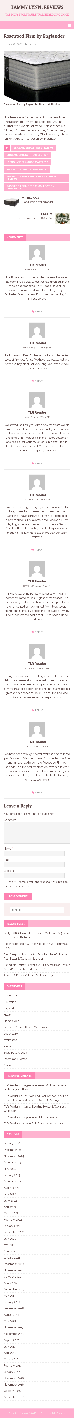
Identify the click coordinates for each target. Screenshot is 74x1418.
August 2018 (11, 1314)
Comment (10, 819)
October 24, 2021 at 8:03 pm (37, 499)
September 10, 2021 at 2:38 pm (37, 668)
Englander (10, 1008)
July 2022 (10, 1194)
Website (9, 870)
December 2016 (14, 1378)
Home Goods (12, 1020)
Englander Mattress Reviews (34, 147)
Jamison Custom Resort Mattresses (25, 1027)
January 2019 (12, 1302)
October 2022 (12, 1181)
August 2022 (11, 1187)
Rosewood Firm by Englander (27, 169)
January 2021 (12, 1257)
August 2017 (11, 1340)
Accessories (11, 995)
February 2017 (12, 1365)
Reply (39, 311)
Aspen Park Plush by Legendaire (43, 1123)
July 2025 (10, 1168)
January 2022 (12, 1225)
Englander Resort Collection (28, 155)
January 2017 (12, 1371)
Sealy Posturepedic (16, 1052)
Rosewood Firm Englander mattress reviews (31, 177)
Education (10, 1001)
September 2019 (14, 1289)
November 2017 (13, 1327)
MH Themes (58, 1413)
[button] (69, 25)
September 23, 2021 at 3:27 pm (37, 586)
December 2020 (14, 1263)
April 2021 (10, 1251)
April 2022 (10, 1206)
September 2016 (14, 1397)
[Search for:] (37, 910)
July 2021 (10, 1238)
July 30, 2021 (14, 44)
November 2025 (14, 1156)
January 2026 (12, 1143)
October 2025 (12, 1162)
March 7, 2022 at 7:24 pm (37, 269)
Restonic (9, 1046)
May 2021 (10, 1244)
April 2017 (10, 1352)
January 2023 (12, 1175)
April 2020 (10, 1283)
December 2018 (14, 1308)
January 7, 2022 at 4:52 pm (37, 417)
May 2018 (10, 1321)
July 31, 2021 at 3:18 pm (37, 746)
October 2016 (12, 1390)
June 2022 (10, 1200)
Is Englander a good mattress (27, 162)
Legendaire (11, 1033)
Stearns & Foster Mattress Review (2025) (28, 975)
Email (7, 859)
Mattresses (10, 1039)
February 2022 (13, 1219)
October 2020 (12, 1276)
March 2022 (11, 1213)
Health (8, 1014)
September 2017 (14, 1333)
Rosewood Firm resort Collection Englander (30, 187)
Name (8, 848)
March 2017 (11, 1359)
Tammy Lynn (35, 44)
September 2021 (14, 1232)
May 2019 (10, 1295)
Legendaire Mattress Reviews (41, 1117)
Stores (8, 1065)
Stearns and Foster (15, 1058)
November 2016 (14, 1384)
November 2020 (14, 1270)
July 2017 (9, 1346)
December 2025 (14, 1149)
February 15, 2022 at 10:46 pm (37, 348)
